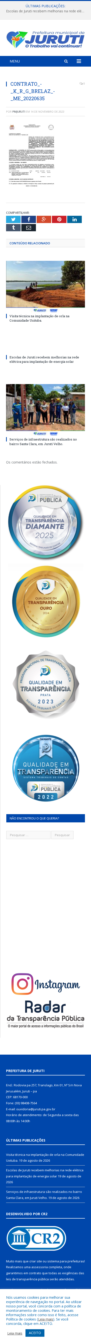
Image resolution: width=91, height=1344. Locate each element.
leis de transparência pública (27, 1279)
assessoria (39, 1267)
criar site (35, 1261)
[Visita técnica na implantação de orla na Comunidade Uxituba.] (45, 286)
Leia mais (45, 1319)
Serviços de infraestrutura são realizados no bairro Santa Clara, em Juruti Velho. (43, 441)
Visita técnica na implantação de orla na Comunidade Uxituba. (39, 318)
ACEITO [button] (35, 1332)
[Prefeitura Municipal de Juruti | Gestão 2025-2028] (45, 38)
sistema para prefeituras (65, 1261)
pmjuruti (18, 111)
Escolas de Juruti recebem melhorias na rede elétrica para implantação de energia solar (46, 11)
